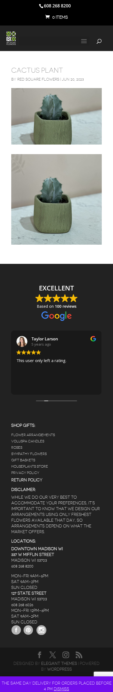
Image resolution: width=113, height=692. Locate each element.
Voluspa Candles (27, 441)
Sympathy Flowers (29, 454)
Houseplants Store (29, 466)
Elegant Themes (59, 664)
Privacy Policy (25, 472)
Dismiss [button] (61, 689)
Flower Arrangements (33, 435)
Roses (16, 447)
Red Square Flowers (38, 79)
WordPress (59, 669)
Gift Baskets (23, 460)
